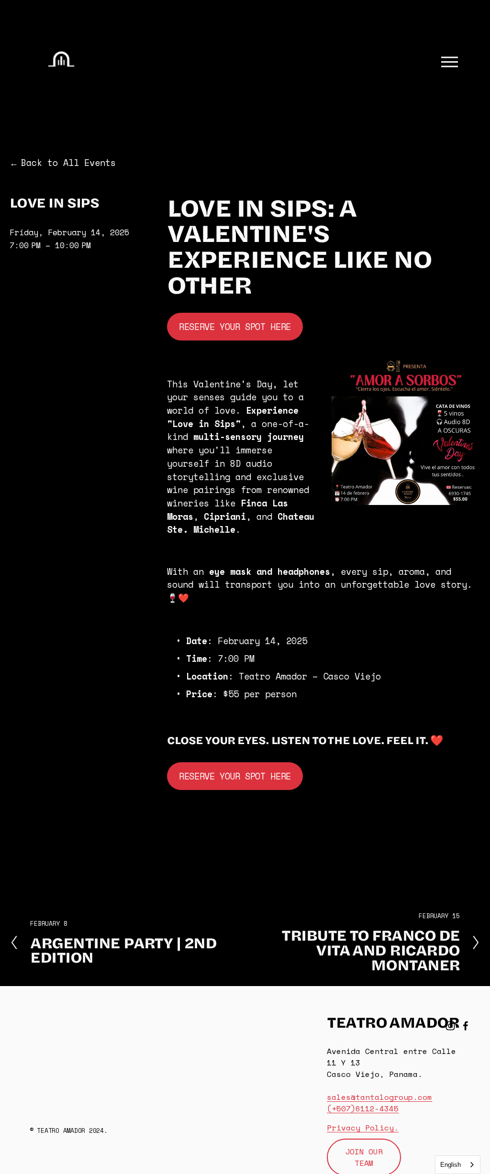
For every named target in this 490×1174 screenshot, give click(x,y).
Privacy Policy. (363, 1127)
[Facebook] (465, 1026)
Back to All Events (68, 162)
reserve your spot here (235, 326)
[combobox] (457, 1164)
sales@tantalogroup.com (379, 1097)
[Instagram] (450, 1026)
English (450, 1164)
